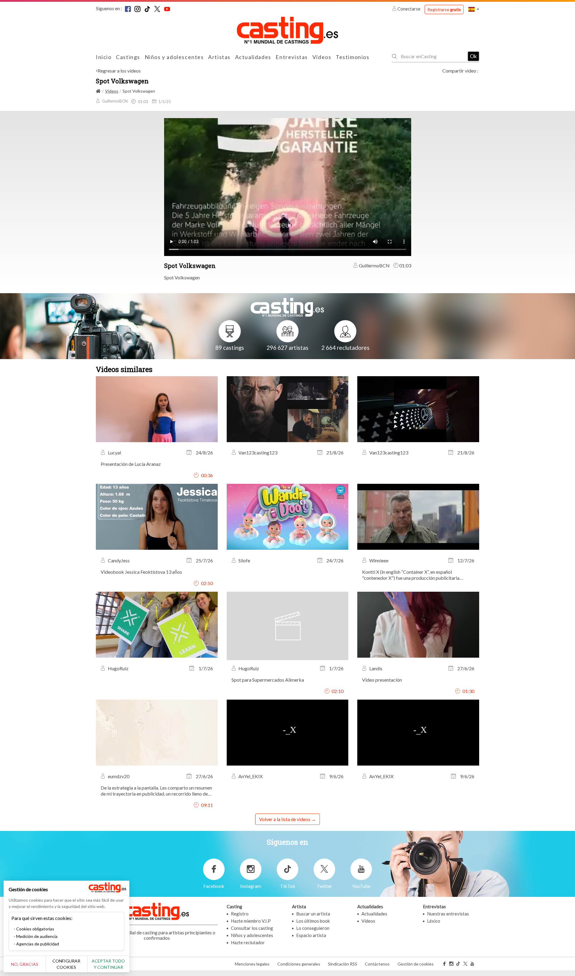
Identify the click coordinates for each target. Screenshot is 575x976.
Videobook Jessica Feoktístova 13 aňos (141, 572)
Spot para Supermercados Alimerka (267, 680)
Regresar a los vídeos (119, 70)
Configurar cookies (66, 964)
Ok (473, 56)
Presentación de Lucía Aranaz (131, 464)
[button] (473, 9)
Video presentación (382, 680)
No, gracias (24, 964)
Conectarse (409, 8)
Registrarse (444, 9)
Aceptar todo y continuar (108, 964)
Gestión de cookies (415, 963)
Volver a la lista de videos (284, 819)
